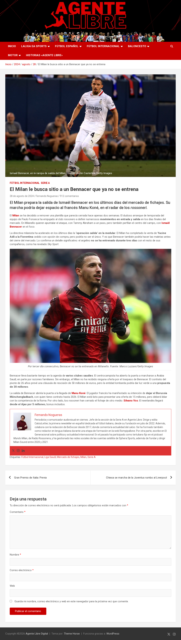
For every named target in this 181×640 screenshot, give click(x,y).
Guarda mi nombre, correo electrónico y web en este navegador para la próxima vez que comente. (71, 601)
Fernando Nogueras (47, 196)
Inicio (12, 46)
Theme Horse (72, 633)
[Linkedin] (23, 451)
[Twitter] (13, 451)
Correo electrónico (22, 570)
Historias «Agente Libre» (44, 55)
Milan (83, 457)
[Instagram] (18, 451)
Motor (13, 55)
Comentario (17, 512)
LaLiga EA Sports (34, 46)
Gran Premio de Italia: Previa (30, 477)
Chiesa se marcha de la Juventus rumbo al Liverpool (136, 477)
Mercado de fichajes (68, 457)
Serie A (45, 183)
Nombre (15, 554)
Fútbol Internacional (103, 46)
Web (12, 585)
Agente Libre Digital (37, 633)
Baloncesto (137, 46)
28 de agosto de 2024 (22, 196)
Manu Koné (79, 393)
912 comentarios (69, 196)
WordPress (112, 633)
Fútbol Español (66, 46)
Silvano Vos (131, 400)
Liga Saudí (50, 457)
